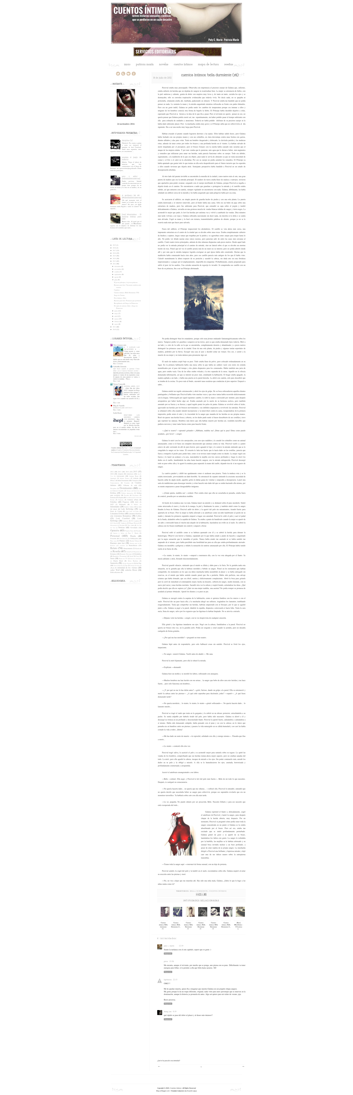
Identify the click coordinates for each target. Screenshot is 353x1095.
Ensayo (129, 491)
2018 (114, 248)
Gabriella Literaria (119, 366)
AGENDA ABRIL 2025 (132, 386)
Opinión (114, 530)
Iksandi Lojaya (192, 1091)
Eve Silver (137, 497)
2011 (114, 327)
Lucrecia (125, 521)
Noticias (121, 527)
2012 (114, 264)
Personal (115, 535)
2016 (114, 253)
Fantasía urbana (132, 499)
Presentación (123, 538)
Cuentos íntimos (218, 891)
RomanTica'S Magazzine (133, 552)
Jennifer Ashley (129, 507)
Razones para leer (117, 543)
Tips (126, 565)
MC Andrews (122, 523)
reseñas (228, 64)
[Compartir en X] (202, 894)
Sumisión (114, 563)
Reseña (117, 551)
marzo (116, 319)
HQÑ (112, 504)
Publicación (134, 538)
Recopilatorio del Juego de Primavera (126, 303)
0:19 (174, 1011)
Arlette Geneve (124, 478)
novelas (163, 64)
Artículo (135, 478)
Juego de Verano (119, 295)
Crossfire (127, 483)
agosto (116, 277)
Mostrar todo (137, 436)
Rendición (138, 548)
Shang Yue (168, 1011)
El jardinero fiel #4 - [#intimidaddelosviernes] (131, 196)
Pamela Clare (129, 531)
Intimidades (115, 506)
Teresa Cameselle (119, 384)
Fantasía (120, 500)
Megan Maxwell (134, 523)
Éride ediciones (115, 572)
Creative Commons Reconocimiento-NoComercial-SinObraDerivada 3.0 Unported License (126, 452)
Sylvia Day (137, 563)
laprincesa (168, 979)
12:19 (181, 945)
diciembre (117, 266)
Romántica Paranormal (120, 556)
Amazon (120, 474)
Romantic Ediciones (126, 554)
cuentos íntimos (183, 64)
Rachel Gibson (134, 541)
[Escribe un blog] (200, 894)
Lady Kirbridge (127, 509)
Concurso (135, 480)
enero (116, 324)
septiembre (117, 274)
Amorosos (129, 474)
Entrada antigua (243, 1066)
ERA (140, 488)
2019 (114, 245)
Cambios (117, 290)
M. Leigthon (135, 521)
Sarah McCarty (134, 556)
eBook (112, 568)
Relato (113, 548)
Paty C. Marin (169, 945)
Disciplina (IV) (127, 140)
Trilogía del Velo (134, 565)
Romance (113, 554)
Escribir (126, 495)
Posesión (113, 538)
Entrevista (136, 491)
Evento (112, 500)
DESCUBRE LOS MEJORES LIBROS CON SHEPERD (132, 417)
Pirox (166, 961)
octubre (116, 272)
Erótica (113, 493)
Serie (112, 558)
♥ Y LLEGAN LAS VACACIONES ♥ (132, 348)
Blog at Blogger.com (162, 1091)
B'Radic (112, 480)
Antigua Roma (133, 476)
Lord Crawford (123, 518)
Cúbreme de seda (130, 485)
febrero (116, 321)
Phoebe (133, 536)
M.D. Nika (113, 523)
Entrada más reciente (159, 1066)
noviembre (117, 269)
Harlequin (122, 504)
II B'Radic (134, 504)
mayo (116, 313)
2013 (114, 261)
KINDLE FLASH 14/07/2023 (122, 408)
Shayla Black (118, 561)
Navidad (122, 525)
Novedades (134, 527)
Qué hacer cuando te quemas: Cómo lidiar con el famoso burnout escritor (126, 370)
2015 (114, 256)
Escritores (136, 495)
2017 (114, 250)
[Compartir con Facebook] (205, 894)
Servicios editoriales (135, 559)
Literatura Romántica (122, 515)
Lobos (138, 515)
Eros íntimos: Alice (120, 298)
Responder (168, 953)
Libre (137, 511)
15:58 (171, 961)
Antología (113, 478)
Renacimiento (128, 548)
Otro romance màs (119, 345)
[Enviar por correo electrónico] (197, 894)
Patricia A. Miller (118, 533)
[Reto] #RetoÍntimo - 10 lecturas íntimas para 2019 (131, 216)
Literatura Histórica (135, 513)
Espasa (121, 497)
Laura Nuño (129, 511)
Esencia (112, 497)
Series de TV (123, 559)
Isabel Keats (117, 413)
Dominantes (126, 488)
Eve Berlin (129, 497)
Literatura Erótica (117, 513)
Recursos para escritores (117, 545)
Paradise (138, 531)
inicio (127, 64)
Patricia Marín (145, 64)
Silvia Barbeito (133, 561)
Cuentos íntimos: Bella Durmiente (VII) (126, 292)
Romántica (137, 554)
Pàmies (122, 540)
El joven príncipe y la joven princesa (125, 282)
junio (116, 311)
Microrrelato (113, 525)
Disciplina (113, 488)
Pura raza (113, 541)
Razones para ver (134, 543)
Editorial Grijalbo (118, 491)
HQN (136, 502)
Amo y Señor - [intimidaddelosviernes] (131, 177)
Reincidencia (133, 545)
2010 (114, 329)
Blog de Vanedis (119, 405)
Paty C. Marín (133, 533)
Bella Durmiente (199, 891)
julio (115, 280)
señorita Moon (131, 570)
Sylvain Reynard (126, 563)
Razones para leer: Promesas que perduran (127, 301)
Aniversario (120, 476)
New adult (131, 525)
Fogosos (126, 502)
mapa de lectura (208, 64)
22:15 (175, 979)
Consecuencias (114, 483)
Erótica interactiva (127, 493)
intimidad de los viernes (127, 567)
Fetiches (113, 502)
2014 (114, 258)
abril (115, 316)
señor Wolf (115, 570)
